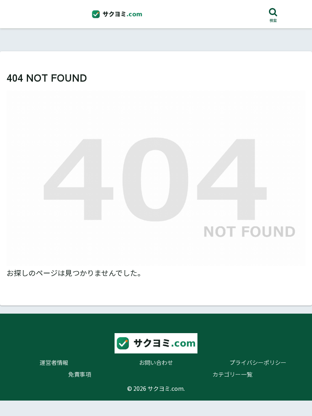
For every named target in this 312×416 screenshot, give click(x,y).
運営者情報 (54, 362)
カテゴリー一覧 (232, 374)
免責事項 (79, 374)
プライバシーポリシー (258, 362)
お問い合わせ (156, 362)
